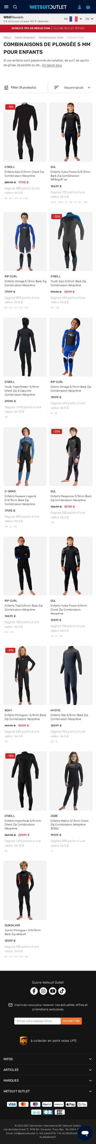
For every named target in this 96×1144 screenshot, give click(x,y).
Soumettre (71, 1021)
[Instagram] (43, 991)
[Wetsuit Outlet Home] (48, 7)
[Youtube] (52, 991)
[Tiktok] (62, 991)
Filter (19, 88)
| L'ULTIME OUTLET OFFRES (48, 28)
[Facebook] (34, 991)
